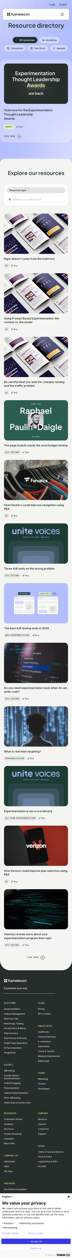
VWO (6, 1166)
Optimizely (9, 1161)
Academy (8, 1124)
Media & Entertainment (49, 1056)
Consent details (10, 1233)
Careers (42, 1124)
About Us (42, 1119)
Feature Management (14, 1014)
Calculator (9, 1138)
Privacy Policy (45, 1156)
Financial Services (47, 1036)
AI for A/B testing (12, 1098)
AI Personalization (13, 1048)
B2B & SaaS (43, 1061)
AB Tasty (8, 1171)
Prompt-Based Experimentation (12, 1077)
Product (42, 1084)
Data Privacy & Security (15, 1038)
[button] (63, 3)
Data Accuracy (11, 1033)
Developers (44, 1088)
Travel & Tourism (46, 1051)
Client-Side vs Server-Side (17, 1102)
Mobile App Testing (13, 1023)
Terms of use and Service (50, 1152)
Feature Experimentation (16, 1093)
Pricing (41, 1009)
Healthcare (43, 1032)
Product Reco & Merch (15, 1028)
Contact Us (43, 1129)
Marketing (43, 1079)
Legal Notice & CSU (47, 1161)
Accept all (36, 1241)
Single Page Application (15, 1043)
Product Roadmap (13, 1134)
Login (52, 4)
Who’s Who (9, 1143)
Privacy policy (36, 1233)
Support (42, 1134)
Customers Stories (13, 1119)
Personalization (11, 1088)
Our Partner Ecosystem (15, 1189)
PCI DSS (42, 1166)
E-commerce (44, 1041)
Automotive (43, 1046)
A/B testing (9, 1070)
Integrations (10, 1052)
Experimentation (12, 1009)
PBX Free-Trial (11, 1018)
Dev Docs (9, 1129)
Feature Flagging (12, 1083)
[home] (18, 14)
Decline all (36, 1248)
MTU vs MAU (44, 1014)
